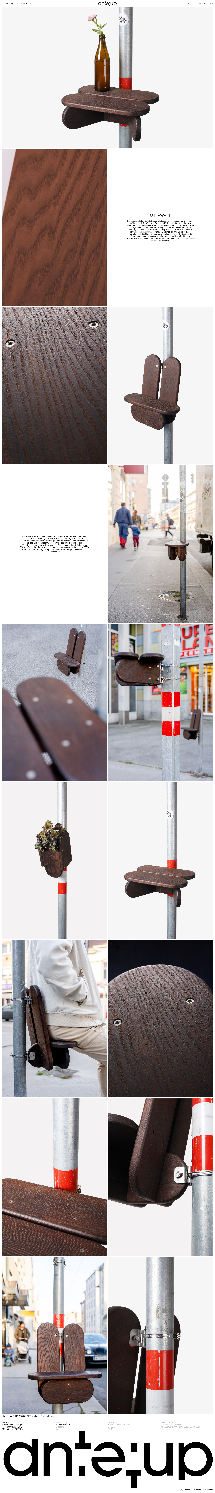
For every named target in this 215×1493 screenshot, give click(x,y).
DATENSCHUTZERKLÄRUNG (174, 1425)
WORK (111, 1422)
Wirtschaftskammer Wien (144, 232)
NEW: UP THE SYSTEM (119, 1425)
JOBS (110, 1429)
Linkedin (59, 1429)
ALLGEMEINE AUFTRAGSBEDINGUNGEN (180, 1427)
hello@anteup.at (62, 1422)
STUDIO (111, 1427)
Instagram (59, 1427)
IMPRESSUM (167, 1422)
